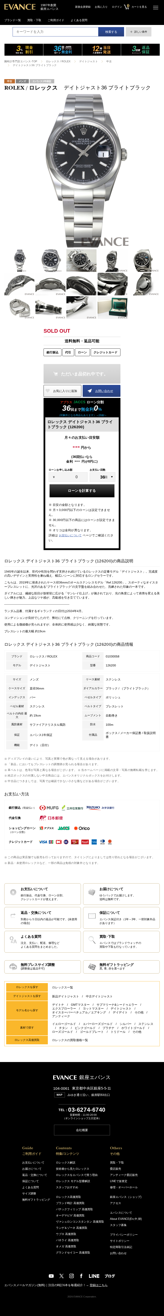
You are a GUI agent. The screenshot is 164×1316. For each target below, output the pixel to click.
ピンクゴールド (85, 1028)
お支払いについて (70, 535)
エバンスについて (121, 1212)
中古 (109, 61)
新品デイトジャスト (65, 996)
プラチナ (108, 1028)
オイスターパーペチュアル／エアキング (79, 1012)
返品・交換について (34, 1175)
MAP (59, 1094)
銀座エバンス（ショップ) (125, 1197)
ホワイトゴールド (133, 1028)
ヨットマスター (93, 1008)
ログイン (117, 7)
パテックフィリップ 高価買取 (74, 1209)
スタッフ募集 (118, 1225)
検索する (111, 31)
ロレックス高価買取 (68, 1197)
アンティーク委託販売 (124, 1175)
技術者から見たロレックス (72, 1168)
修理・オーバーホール (124, 1187)
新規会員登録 (83, 7)
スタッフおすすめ (67, 1187)
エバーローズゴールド (98, 1024)
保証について (30, 1181)
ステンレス (145, 1024)
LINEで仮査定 (118, 1181)
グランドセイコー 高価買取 (73, 1252)
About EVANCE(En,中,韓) (126, 1218)
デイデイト (120, 1012)
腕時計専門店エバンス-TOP (20, 61)
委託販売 (115, 1168)
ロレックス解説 (65, 1162)
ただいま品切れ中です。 (84, 373)
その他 (139, 1012)
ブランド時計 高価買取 (70, 1203)
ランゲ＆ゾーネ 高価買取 (71, 1227)
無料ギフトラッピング (36, 1199)
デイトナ (58, 1004)
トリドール (118, 1031)
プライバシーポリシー (124, 1234)
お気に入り (101, 7)
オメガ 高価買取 (66, 1246)
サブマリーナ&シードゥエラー (117, 1004)
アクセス (115, 1203)
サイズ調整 (29, 1193)
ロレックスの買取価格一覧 (70, 1040)
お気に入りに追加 (65, 391)
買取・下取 (34, 20)
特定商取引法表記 (121, 1247)
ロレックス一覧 (62, 987)
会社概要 (82, 1130)
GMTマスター (80, 1004)
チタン (63, 1028)
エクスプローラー (64, 1008)
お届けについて (32, 1168)
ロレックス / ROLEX (58, 61)
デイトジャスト (88, 61)
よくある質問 (79, 20)
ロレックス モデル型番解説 (73, 1181)
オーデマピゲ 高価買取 (70, 1215)
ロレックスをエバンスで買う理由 (77, 1175)
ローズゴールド (62, 1031)
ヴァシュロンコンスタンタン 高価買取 (80, 1221)
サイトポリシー (119, 1240)
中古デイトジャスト (99, 996)
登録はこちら (99, 1285)
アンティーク (61, 1016)
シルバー (126, 1024)
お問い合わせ (104, 391)
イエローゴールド (64, 1024)
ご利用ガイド (56, 20)
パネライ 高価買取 (67, 1240)
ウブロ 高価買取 (66, 1234)
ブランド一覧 (12, 20)
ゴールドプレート (92, 1031)
